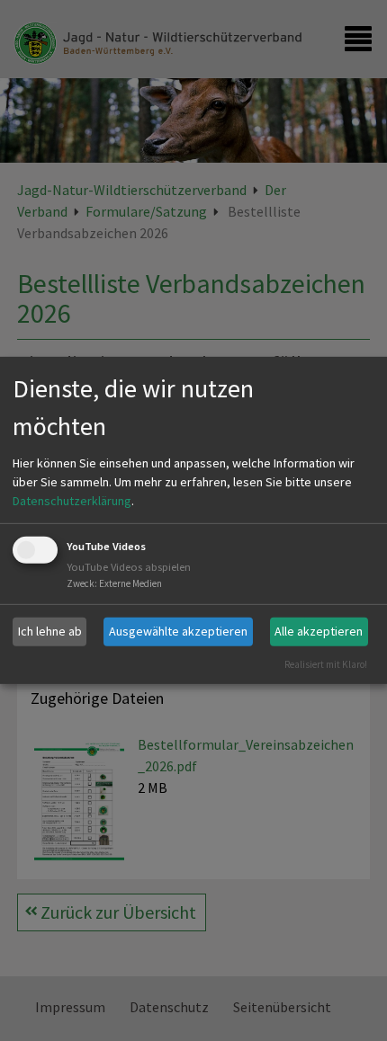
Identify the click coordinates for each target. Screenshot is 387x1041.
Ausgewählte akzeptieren (178, 631)
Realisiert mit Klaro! (325, 663)
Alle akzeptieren (318, 631)
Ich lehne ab (50, 631)
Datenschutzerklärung (72, 501)
